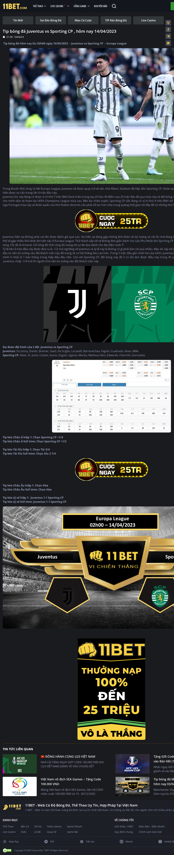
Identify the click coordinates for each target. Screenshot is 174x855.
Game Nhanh (74, 826)
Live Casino (9, 831)
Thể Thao (8, 826)
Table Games (54, 826)
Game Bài (72, 831)
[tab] (18, 20)
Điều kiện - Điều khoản (152, 826)
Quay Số (51, 831)
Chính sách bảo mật (150, 831)
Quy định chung (124, 831)
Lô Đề (37, 831)
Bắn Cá (25, 826)
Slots (23, 831)
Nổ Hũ (37, 826)
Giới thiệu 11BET (124, 826)
